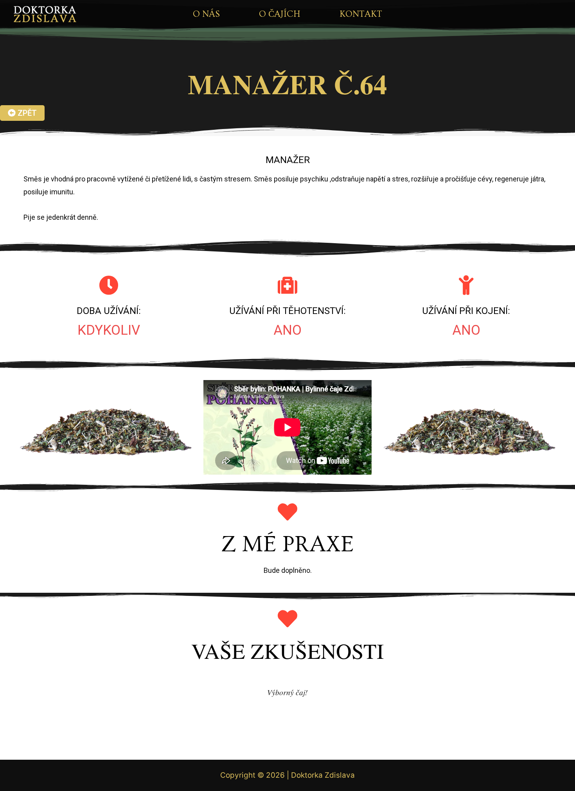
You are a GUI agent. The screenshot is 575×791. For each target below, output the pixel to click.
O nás (206, 14)
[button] (22, 113)
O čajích (279, 14)
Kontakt (361, 14)
